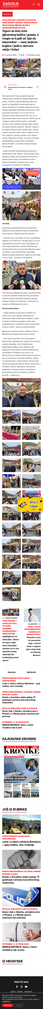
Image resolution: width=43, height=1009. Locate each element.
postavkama (6, 1001)
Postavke (19, 1005)
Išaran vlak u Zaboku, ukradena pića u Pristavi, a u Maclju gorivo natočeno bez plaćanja (20, 712)
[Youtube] (26, 987)
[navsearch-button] (34, 5)
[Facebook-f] (17, 987)
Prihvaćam (7, 1005)
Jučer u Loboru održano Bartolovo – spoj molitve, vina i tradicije (21, 682)
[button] (38, 5)
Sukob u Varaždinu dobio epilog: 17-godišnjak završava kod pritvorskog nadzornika (21, 697)
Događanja (7, 14)
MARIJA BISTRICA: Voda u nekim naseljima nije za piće (17, 725)
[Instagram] (21, 987)
